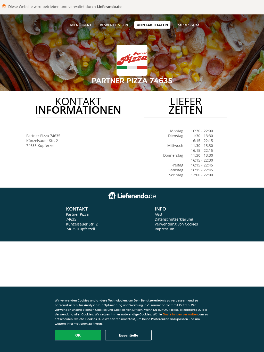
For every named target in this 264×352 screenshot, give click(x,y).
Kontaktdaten (152, 25)
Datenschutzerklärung (174, 219)
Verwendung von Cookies (176, 224)
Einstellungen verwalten (180, 314)
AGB (158, 214)
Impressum (188, 25)
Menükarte (82, 25)
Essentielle (128, 335)
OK (78, 335)
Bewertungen (114, 25)
